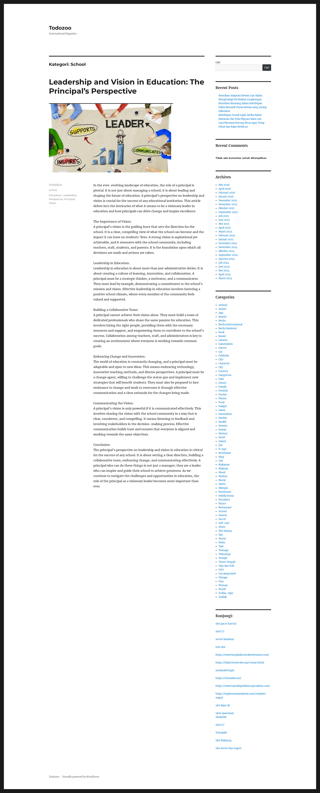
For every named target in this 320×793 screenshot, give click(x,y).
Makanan (224, 464)
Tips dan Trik (226, 565)
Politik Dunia (226, 495)
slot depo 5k (223, 705)
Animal (223, 305)
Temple (223, 558)
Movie (222, 480)
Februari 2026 (227, 192)
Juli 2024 (224, 262)
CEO (221, 359)
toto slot (220, 647)
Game (222, 410)
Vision (52, 202)
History (223, 433)
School (53, 190)
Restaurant (225, 507)
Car (220, 351)
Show (222, 526)
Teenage (224, 550)
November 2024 (228, 247)
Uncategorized (227, 573)
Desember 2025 (228, 200)
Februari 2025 (227, 235)
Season (223, 515)
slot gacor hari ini (226, 623)
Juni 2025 (224, 220)
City (221, 367)
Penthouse (225, 491)
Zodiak (223, 597)
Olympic (223, 488)
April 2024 (225, 274)
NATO (222, 484)
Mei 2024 (224, 270)
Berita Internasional (230, 324)
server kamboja (225, 639)
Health (222, 421)
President (224, 499)
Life (221, 460)
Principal (69, 199)
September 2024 (228, 255)
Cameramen (226, 344)
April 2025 (225, 227)
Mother (223, 476)
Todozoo (60, 28)
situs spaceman (225, 713)
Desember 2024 (228, 243)
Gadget (223, 406)
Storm (222, 538)
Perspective (56, 199)
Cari (218, 62)
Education (55, 195)
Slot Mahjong (223, 740)
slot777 (220, 631)
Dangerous (225, 375)
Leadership (69, 195)
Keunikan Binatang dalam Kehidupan (240, 103)
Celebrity (224, 355)
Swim (222, 542)
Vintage (223, 577)
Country (223, 371)
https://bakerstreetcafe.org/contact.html (240, 662)
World (222, 589)
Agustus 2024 (227, 258)
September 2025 (228, 212)
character (224, 363)
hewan (222, 429)
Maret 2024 (225, 278)
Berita (222, 320)
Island (222, 441)
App (221, 312)
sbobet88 (221, 717)
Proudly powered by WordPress (81, 776)
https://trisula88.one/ (228, 678)
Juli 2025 (224, 216)
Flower (223, 398)
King (221, 456)
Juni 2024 (224, 266)
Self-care (224, 523)
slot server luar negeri (228, 748)
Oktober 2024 (226, 251)
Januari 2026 (226, 196)
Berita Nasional (227, 328)
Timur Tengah (227, 562)
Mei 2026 (224, 184)
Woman (223, 585)
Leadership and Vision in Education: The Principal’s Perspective (126, 86)
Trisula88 (221, 732)
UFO (221, 569)
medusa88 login (225, 670)
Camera (223, 340)
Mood (222, 472)
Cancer (223, 347)
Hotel (222, 437)
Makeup (223, 468)
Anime (222, 308)
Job (220, 445)
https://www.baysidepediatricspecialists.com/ (243, 686)
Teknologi (225, 554)
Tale (221, 546)
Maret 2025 (225, 231)
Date (221, 379)
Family (222, 386)
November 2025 (228, 204)
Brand (222, 336)
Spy (221, 534)
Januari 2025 (226, 239)
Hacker (223, 417)
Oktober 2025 (226, 208)
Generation (225, 414)
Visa (221, 581)
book (221, 332)
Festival (223, 390)
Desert (222, 382)
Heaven (223, 425)
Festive (223, 394)
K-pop (222, 449)
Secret (222, 519)
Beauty (222, 316)
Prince (222, 503)
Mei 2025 (224, 223)
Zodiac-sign (226, 593)
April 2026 (225, 188)
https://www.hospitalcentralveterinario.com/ (242, 654)
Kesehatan (225, 453)
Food (221, 402)
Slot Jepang (225, 530)
